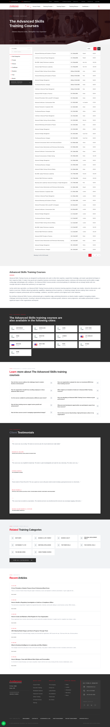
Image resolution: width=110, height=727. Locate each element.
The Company (52, 684)
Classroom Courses (38, 693)
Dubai (67, 684)
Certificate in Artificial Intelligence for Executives (24, 453)
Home (50, 1)
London (67, 687)
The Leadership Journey (17, 472)
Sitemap (35, 702)
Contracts (35, 718)
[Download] (95, 48)
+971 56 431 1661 (14, 1)
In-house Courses (37, 699)
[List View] (98, 48)
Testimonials (52, 696)
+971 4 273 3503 (91, 690)
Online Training (36, 696)
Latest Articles (52, 690)
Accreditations (52, 693)
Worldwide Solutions (38, 690)
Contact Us (90, 1)
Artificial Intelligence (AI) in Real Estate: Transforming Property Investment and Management (33, 491)
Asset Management (58, 718)
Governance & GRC (45, 718)
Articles (83, 1)
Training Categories (19, 40)
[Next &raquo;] (99, 255)
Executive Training (37, 687)
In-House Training (67, 1)
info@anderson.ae (26, 1)
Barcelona (68, 692)
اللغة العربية (97, 1)
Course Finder (36, 6)
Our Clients (51, 699)
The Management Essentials (18, 510)
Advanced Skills (83, 718)
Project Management (71, 718)
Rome (67, 695)
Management (26, 718)
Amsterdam (68, 690)
